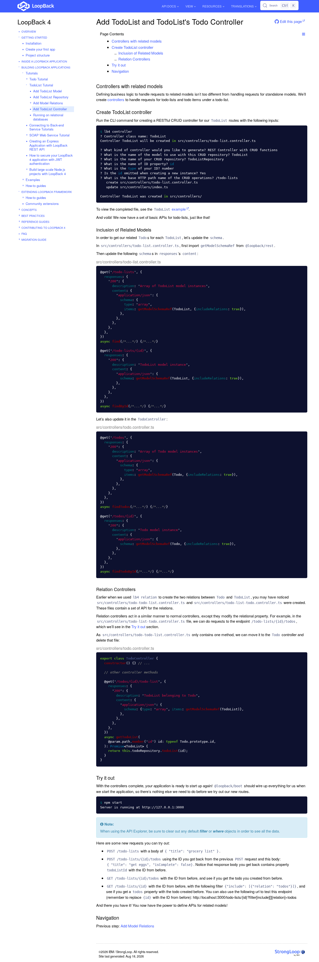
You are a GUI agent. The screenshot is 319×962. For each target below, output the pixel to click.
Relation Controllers (134, 58)
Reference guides (35, 222)
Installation (33, 43)
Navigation (120, 71)
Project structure (38, 55)
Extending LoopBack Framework (46, 192)
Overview (28, 31)
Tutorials (32, 73)
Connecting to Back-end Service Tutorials (46, 127)
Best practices (33, 216)
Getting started (34, 37)
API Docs (169, 6)
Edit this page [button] (290, 21)
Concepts (29, 210)
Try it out (119, 64)
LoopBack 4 (34, 21)
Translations (242, 6)
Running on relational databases (48, 117)
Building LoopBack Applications (45, 67)
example (170, 209)
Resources (212, 6)
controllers (115, 99)
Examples (33, 179)
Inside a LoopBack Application (44, 61)
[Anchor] (164, 41)
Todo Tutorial (38, 79)
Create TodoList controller (132, 47)
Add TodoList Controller (50, 109)
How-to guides (36, 185)
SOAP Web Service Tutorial (49, 135)
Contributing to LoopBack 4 (43, 228)
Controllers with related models (137, 41)
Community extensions (42, 203)
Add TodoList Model (47, 91)
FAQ (24, 234)
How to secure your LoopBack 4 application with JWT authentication (51, 159)
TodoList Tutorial (41, 85)
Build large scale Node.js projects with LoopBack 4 (47, 171)
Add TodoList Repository (51, 97)
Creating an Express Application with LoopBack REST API (48, 145)
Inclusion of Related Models (140, 53)
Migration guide (33, 239)
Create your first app (40, 49)
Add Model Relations (48, 103)
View (189, 6)
